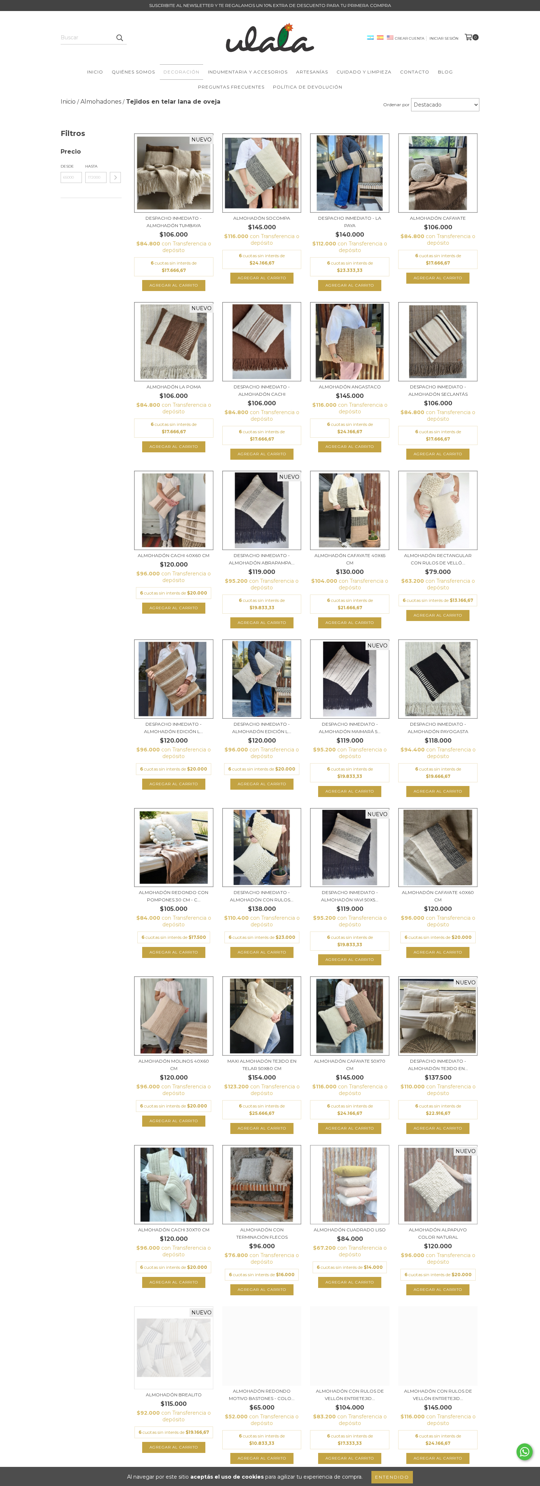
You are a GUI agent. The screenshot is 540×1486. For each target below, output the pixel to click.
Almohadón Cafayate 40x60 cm (438, 896)
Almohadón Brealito (174, 1394)
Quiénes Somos (133, 72)
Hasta (91, 166)
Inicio (95, 72)
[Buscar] (119, 37)
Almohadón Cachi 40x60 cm (173, 555)
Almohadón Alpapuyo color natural (438, 1233)
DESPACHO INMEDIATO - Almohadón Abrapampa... (262, 559)
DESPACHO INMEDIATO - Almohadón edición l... (173, 727)
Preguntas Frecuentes (231, 87)
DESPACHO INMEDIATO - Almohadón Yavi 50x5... (349, 896)
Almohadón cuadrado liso (350, 1229)
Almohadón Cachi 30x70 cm (173, 1229)
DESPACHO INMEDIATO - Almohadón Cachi (262, 390)
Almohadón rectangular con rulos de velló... (438, 559)
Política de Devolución (307, 87)
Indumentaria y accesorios (248, 72)
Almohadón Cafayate (438, 218)
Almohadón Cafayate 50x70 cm (349, 1064)
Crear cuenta (409, 38)
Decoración (181, 72)
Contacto (414, 72)
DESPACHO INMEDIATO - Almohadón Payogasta (438, 727)
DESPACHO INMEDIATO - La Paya (349, 221)
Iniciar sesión (443, 38)
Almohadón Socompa (261, 218)
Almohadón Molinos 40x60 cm (173, 1064)
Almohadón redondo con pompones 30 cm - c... (173, 896)
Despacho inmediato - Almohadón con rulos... (262, 896)
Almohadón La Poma (174, 387)
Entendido (392, 1477)
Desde (67, 166)
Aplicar (115, 177)
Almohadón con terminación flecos (262, 1233)
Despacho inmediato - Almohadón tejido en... (438, 1064)
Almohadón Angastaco (350, 387)
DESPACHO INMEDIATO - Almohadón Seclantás (438, 390)
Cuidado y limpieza (364, 72)
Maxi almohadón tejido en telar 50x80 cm (261, 1064)
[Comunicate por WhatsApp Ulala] (524, 1451)
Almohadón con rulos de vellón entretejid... (350, 1394)
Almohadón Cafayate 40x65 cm (349, 559)
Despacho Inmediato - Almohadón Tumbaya (173, 221)
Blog (445, 72)
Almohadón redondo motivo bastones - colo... (262, 1394)
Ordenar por (396, 104)
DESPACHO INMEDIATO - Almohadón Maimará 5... (350, 727)
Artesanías (312, 72)
